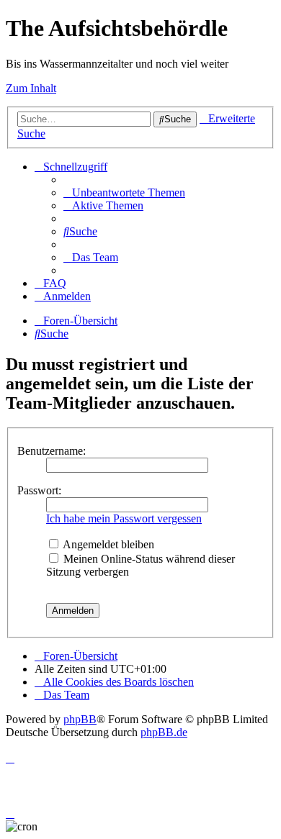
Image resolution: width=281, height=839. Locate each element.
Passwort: (39, 490)
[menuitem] (124, 192)
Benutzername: (51, 451)
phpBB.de (163, 732)
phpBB (80, 719)
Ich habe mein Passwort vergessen (124, 518)
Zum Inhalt (31, 88)
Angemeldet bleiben (107, 544)
